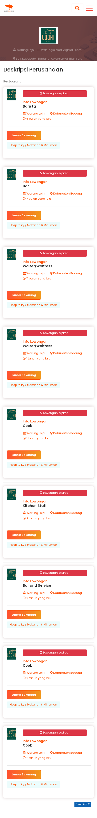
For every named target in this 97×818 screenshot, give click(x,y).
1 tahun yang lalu (38, 358)
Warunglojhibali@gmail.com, (61, 50)
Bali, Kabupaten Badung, (32, 59)
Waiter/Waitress (37, 266)
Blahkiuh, (75, 59)
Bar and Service (37, 585)
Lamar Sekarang (24, 135)
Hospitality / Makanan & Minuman (33, 145)
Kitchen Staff (34, 505)
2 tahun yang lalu (38, 518)
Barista (29, 106)
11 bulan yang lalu (38, 278)
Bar (26, 186)
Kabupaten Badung (67, 113)
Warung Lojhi (25, 50)
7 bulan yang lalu (38, 199)
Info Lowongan (35, 102)
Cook (27, 425)
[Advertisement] (48, 812)
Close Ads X (83, 804)
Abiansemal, (59, 59)
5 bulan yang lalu (38, 119)
